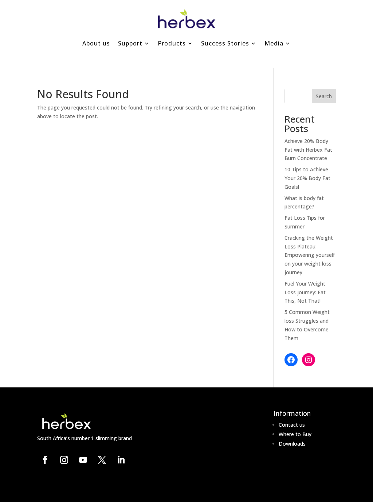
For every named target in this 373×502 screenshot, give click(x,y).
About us (96, 43)
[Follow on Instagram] (64, 460)
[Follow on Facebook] (45, 460)
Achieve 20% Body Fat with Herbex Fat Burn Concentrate (308, 150)
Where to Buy (295, 434)
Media (273, 43)
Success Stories (225, 43)
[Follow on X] (102, 460)
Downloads (292, 443)
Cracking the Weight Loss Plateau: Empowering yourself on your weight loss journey (309, 255)
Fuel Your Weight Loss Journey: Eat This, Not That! (305, 292)
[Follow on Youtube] (83, 460)
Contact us (292, 424)
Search (324, 96)
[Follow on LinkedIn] (121, 460)
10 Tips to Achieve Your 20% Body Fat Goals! (307, 178)
